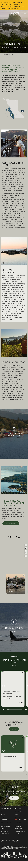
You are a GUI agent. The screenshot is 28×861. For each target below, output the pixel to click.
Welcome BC (4, 831)
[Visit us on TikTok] (17, 841)
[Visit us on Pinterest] (10, 841)
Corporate (17, 817)
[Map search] (25, 545)
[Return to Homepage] (14, 13)
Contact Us (4, 812)
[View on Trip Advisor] (3, 686)
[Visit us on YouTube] (2, 841)
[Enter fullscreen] (25, 556)
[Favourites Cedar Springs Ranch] (23, 737)
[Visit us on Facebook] (13, 841)
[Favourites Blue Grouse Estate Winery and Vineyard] (23, 672)
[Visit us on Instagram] (6, 841)
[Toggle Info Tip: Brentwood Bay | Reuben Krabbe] (3, 492)
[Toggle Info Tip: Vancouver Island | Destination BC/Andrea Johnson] (3, 355)
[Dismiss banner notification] (26, 2)
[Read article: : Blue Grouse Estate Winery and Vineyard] (21, 702)
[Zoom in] (25, 548)
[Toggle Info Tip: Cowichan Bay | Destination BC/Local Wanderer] (3, 155)
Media (16, 814)
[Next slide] (26, 709)
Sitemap (3, 814)
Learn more (17, 8)
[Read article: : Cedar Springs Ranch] (21, 767)
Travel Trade (18, 812)
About (2, 817)
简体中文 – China (22, 819)
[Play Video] (14, 427)
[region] (14, 569)
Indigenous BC (5, 833)
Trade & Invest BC (5, 826)
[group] (15, 584)
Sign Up (14, 798)
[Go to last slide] (3, 709)
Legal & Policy (4, 819)
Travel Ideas (18, 826)
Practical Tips (18, 828)
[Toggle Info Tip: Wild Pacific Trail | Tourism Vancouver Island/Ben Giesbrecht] (2, 51)
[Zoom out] (25, 551)
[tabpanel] (12, 689)
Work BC (3, 828)
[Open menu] (25, 14)
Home (3, 54)
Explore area (11, 591)
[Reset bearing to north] (25, 553)
